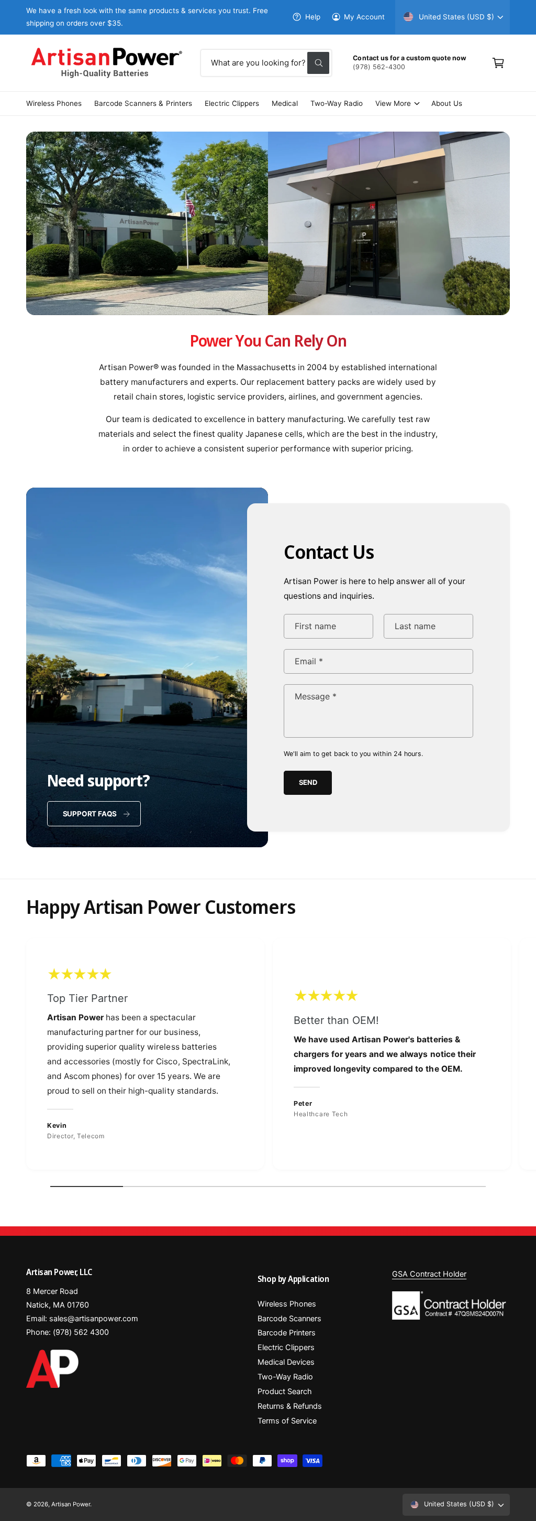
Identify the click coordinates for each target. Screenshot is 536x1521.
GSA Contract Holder (429, 1274)
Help (312, 17)
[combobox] (266, 63)
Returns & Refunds (290, 1406)
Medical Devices (286, 1362)
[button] (498, 63)
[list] (268, 1057)
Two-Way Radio (285, 1377)
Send (308, 782)
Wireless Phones (287, 1304)
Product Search (285, 1391)
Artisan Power (70, 1504)
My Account (364, 17)
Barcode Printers (287, 1332)
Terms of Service (287, 1421)
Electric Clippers (286, 1347)
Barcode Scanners (289, 1318)
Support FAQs (90, 814)
